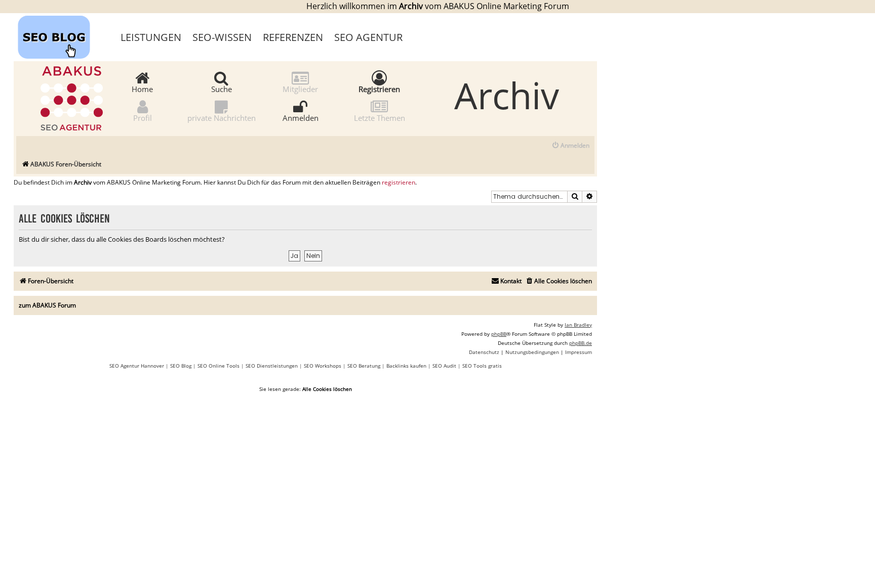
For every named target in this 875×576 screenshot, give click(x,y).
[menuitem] (570, 146)
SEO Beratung (363, 365)
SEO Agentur (368, 37)
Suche (221, 88)
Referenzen (293, 37)
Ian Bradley (578, 324)
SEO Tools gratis (482, 365)
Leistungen (151, 37)
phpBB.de (580, 342)
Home (142, 88)
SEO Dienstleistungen (272, 365)
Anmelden (301, 117)
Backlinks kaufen (406, 365)
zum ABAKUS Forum (47, 305)
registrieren (398, 183)
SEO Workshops (322, 365)
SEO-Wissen (222, 37)
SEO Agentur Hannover (136, 365)
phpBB (498, 333)
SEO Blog (180, 365)
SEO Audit (444, 365)
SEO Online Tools (218, 365)
